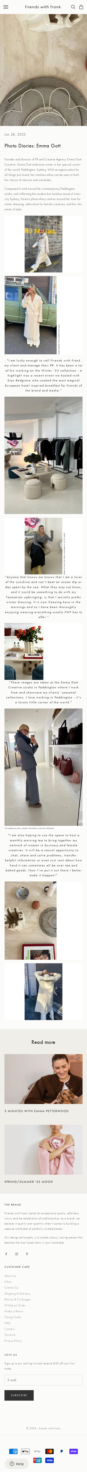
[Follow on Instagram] (16, 1254)
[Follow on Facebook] (6, 1254)
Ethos (7, 1282)
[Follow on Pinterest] (27, 1254)
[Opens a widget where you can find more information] (16, 1464)
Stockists (10, 1335)
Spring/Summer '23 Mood (28, 1182)
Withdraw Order (15, 1305)
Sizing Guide (12, 1317)
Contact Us (11, 1287)
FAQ (7, 1323)
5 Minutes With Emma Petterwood (36, 1111)
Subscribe (19, 1395)
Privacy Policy (12, 1341)
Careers (9, 1329)
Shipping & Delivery (17, 1293)
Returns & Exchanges (17, 1299)
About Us (10, 1276)
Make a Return (13, 1311)
